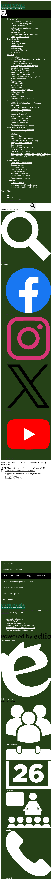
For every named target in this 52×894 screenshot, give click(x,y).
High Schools (16, 48)
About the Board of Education (22, 130)
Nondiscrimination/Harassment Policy (20, 628)
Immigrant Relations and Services (23, 72)
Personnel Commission (19, 174)
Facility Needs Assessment (21, 112)
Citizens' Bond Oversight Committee (25, 107)
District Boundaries (18, 26)
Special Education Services (21, 176)
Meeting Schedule (17, 136)
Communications (17, 167)
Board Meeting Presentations (22, 147)
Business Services (17, 165)
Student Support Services (20, 178)
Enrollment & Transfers (20, 70)
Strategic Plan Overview (20, 37)
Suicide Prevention (18, 87)
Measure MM (6, 462)
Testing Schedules (17, 92)
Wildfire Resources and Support (23, 98)
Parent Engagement (18, 79)
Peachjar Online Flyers (19, 118)
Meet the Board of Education (22, 132)
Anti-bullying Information (16, 623)
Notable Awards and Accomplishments (25, 34)
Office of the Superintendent (21, 163)
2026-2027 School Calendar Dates (24, 187)
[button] (13, 19)
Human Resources (18, 171)
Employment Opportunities (21, 110)
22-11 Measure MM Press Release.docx (20, 471)
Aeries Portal (16, 57)
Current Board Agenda (14, 619)
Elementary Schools (18, 44)
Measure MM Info (18, 32)
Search (3, 209)
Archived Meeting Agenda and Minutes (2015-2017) (31, 154)
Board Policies (16, 145)
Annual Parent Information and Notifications (28, 59)
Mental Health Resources (20, 74)
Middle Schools (17, 46)
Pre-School (15, 41)
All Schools (15, 52)
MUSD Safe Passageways (21, 116)
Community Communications (22, 21)
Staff (7, 195)
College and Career (18, 61)
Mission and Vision (18, 134)
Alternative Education (19, 50)
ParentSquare (16, 81)
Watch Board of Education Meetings (24, 140)
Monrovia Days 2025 (19, 114)
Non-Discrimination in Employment (19, 630)
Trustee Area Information (20, 151)
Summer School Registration (22, 90)
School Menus (16, 85)
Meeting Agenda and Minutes (22, 138)
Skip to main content (9, 2)
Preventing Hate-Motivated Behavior (20, 625)
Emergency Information (20, 68)
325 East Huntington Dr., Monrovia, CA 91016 (19, 610)
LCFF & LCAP (12, 621)
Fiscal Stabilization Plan (20, 149)
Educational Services (19, 169)
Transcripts (15, 94)
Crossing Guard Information (21, 63)
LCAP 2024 (15, 30)
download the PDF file (13, 478)
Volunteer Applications (19, 123)
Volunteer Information (19, 96)
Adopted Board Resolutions (21, 143)
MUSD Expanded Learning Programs (25, 77)
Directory (9, 197)
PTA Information (17, 83)
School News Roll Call (19, 121)
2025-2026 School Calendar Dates (24, 185)
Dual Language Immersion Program (24, 66)
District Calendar (17, 183)
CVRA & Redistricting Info (21, 24)
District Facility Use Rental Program (24, 28)
